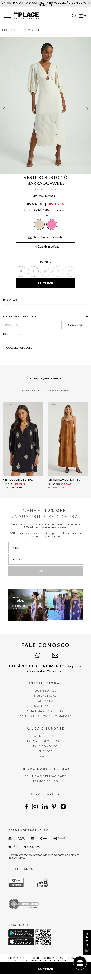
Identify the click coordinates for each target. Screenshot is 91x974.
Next (87, 109)
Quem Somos (45, 690)
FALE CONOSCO (45, 746)
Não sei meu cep (12, 334)
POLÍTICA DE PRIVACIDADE (46, 776)
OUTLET (19, 30)
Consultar (75, 325)
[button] (7, 16)
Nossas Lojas (45, 695)
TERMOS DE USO (45, 781)
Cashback (45, 756)
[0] (81, 15)
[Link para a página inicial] (6, 30)
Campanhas (45, 700)
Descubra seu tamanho (48, 237)
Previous (4, 109)
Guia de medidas (48, 246)
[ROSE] (51, 224)
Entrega (45, 751)
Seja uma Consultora (45, 711)
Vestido (33, 30)
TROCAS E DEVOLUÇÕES (45, 741)
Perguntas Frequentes (45, 735)
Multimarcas (45, 705)
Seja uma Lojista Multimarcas (45, 716)
